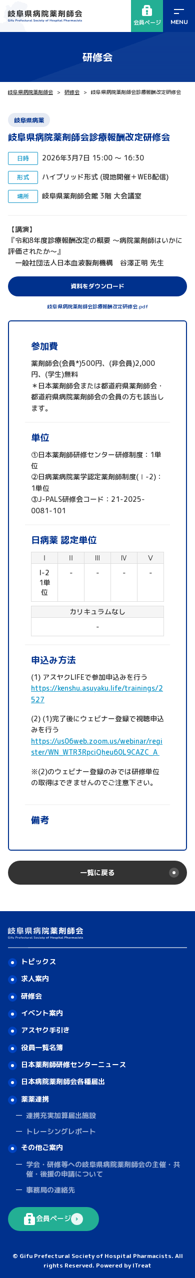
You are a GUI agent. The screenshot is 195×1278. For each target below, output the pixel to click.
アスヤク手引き (45, 1030)
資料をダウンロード (97, 286)
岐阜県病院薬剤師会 (30, 91)
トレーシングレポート (61, 1131)
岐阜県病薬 (29, 120)
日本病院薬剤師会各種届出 (63, 1081)
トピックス (38, 961)
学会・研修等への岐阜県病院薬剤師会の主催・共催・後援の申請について (103, 1169)
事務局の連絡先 (50, 1190)
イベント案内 (42, 1013)
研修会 (72, 91)
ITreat (142, 1265)
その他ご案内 (42, 1147)
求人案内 (35, 978)
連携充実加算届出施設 (61, 1115)
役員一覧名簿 (42, 1047)
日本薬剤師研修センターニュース (73, 1064)
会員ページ (147, 22)
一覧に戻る (97, 872)
